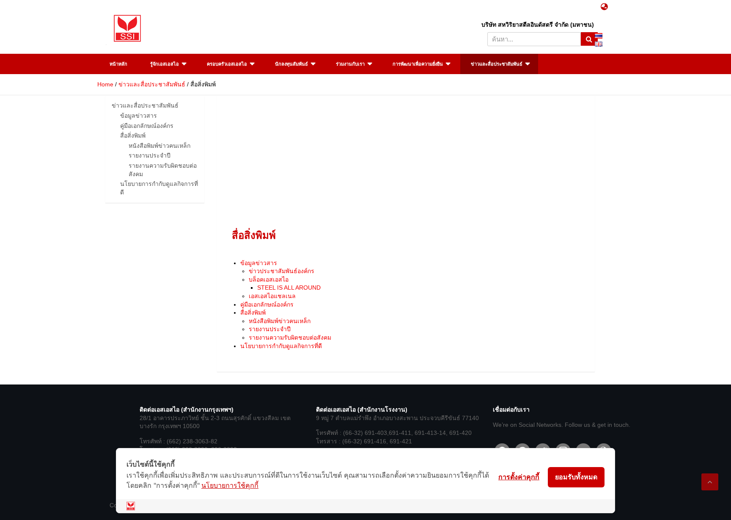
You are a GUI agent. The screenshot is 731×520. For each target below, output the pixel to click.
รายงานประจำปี (270, 329)
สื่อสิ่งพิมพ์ (253, 312)
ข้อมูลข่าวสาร (258, 263)
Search (589, 39)
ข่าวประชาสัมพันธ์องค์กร (281, 271)
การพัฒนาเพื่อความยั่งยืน (418, 63)
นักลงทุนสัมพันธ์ (291, 63)
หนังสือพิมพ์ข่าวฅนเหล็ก (280, 321)
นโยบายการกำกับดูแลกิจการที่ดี (281, 346)
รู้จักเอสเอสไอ (164, 63)
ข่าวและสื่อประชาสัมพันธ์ (496, 63)
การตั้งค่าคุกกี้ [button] (518, 477)
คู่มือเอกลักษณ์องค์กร (267, 304)
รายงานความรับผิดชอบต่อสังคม (290, 337)
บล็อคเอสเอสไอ (269, 279)
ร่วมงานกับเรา (350, 63)
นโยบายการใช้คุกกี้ (229, 485)
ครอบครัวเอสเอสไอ (227, 63)
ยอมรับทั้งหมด (576, 477)
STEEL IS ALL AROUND (289, 287)
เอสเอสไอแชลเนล (272, 296)
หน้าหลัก (118, 63)
